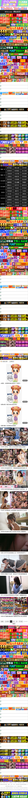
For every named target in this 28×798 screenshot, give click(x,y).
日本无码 (24, 167)
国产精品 (9, 167)
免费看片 (9, 196)
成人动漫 (24, 170)
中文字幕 (17, 173)
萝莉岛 (24, 193)
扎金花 (17, 188)
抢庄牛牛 (17, 185)
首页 (2, 621)
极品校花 (9, 205)
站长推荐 (3, 180)
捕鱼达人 (9, 185)
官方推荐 (3, 186)
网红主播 (17, 167)
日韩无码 (24, 205)
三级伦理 (9, 173)
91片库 (9, 193)
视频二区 (3, 175)
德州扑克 (24, 185)
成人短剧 (24, 202)
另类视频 (24, 176)
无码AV (3, 192)
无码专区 (3, 198)
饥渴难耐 (17, 179)
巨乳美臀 (24, 173)
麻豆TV (17, 191)
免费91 (17, 196)
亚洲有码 (9, 170)
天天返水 (24, 188)
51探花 (24, 191)
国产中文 (9, 202)
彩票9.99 (9, 188)
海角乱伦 (24, 196)
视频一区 (3, 169)
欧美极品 (17, 170)
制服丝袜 (17, 176)
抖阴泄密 (24, 199)
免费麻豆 (9, 199)
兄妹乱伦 (17, 202)
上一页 (6, 621)
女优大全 (17, 193)
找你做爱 (24, 179)
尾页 (14, 623)
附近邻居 (9, 179)
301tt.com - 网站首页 (13, 12)
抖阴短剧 (17, 205)
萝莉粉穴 (17, 199)
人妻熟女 (9, 176)
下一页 (20, 621)
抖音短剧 (9, 191)
